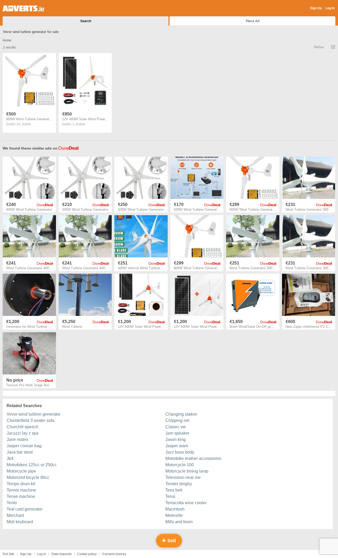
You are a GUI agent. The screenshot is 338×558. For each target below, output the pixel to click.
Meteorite (174, 515)
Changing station (181, 414)
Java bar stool (20, 452)
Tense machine (21, 496)
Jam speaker (177, 433)
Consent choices (114, 554)
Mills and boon (179, 521)
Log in (41, 554)
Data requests (61, 554)
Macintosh (175, 509)
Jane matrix (17, 439)
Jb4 (10, 458)
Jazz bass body (179, 452)
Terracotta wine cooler (185, 503)
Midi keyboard (20, 521)
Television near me (183, 477)
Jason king (175, 439)
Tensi (170, 496)
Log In (330, 8)
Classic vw (175, 427)
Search (85, 21)
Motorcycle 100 (179, 465)
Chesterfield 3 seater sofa (30, 420)
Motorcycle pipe (21, 471)
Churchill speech (22, 427)
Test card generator (25, 509)
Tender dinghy (178, 484)
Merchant (15, 515)
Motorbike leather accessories (193, 458)
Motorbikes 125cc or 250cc (32, 465)
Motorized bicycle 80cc (28, 477)
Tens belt (173, 490)
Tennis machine (21, 490)
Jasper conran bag (24, 446)
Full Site (8, 554)
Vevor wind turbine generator (33, 414)
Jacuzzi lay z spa (23, 433)
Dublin (26, 124)
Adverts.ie (23, 8)
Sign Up (316, 8)
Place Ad (252, 21)
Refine (319, 47)
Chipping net (177, 420)
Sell (171, 540)
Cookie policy (87, 554)
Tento (12, 503)
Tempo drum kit (21, 484)
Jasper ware (176, 446)
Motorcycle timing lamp (186, 471)
